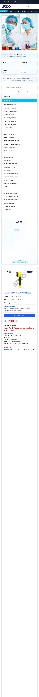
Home (3, 92)
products (8, 92)
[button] (5, 321)
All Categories (8, 100)
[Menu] (35, 6)
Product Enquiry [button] (20, 315)
